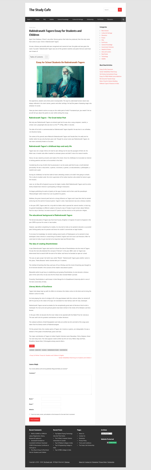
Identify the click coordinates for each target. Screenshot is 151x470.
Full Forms (100, 19)
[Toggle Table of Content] (45, 57)
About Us (81, 433)
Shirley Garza (32, 27)
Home (29, 19)
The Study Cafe (40, 10)
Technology (105, 56)
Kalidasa (44, 350)
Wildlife (52, 19)
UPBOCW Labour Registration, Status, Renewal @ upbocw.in (38, 436)
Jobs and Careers (106, 52)
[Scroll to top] (148, 467)
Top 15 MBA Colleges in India (63, 450)
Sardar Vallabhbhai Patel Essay (108, 72)
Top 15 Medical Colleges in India (64, 443)
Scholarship (90, 19)
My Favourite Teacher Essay (107, 79)
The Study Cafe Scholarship (86, 445)
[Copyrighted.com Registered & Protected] (112, 443)
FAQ (44, 19)
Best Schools (105, 30)
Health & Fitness (106, 49)
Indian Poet (38, 350)
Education (110, 19)
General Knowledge (63, 19)
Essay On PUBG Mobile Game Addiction (110, 76)
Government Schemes (108, 47)
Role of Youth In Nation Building (108, 81)
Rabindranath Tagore (53, 350)
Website (31, 409)
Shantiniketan (63, 350)
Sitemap (67, 462)
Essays (37, 19)
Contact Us (82, 436)
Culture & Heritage (77, 19)
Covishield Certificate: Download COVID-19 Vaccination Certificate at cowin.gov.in (39, 445)
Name (31, 399)
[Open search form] (123, 19)
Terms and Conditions (85, 443)
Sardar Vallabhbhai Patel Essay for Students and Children (75, 358)
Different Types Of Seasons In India (109, 83)
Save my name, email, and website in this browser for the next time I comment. (53, 414)
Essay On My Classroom (106, 69)
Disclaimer (82, 438)
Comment (32, 373)
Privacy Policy (83, 440)
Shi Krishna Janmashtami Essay (108, 74)
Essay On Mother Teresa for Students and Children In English (47, 355)
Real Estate (105, 54)
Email (31, 404)
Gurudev (32, 350)
